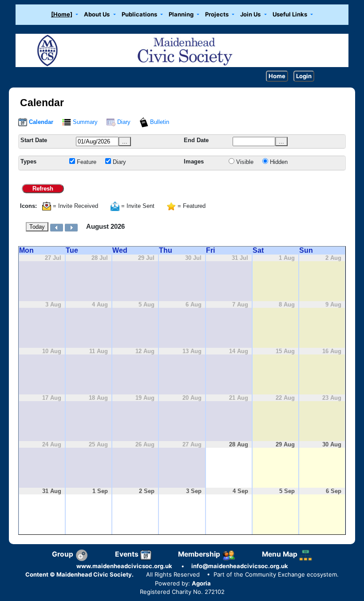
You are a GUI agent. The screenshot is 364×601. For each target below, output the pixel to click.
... (124, 141)
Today (37, 226)
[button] (64, 15)
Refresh (42, 188)
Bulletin (158, 122)
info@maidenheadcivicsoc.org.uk (239, 565)
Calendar (40, 122)
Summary (84, 122)
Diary (123, 122)
